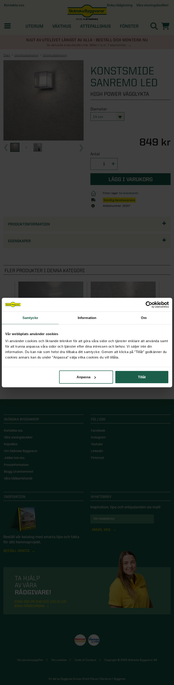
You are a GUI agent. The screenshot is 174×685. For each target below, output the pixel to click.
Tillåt (142, 377)
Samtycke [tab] (30, 317)
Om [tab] (144, 317)
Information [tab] (87, 317)
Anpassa (83, 377)
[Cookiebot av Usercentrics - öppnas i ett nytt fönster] (149, 304)
